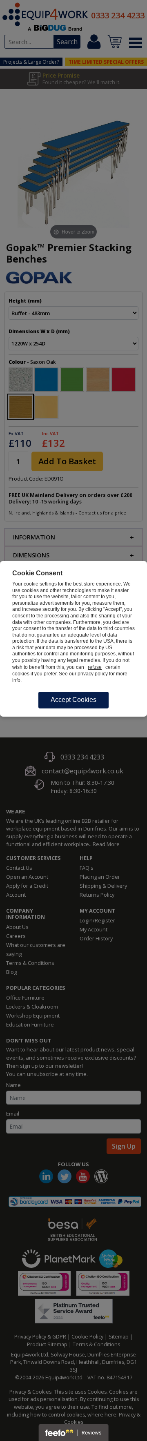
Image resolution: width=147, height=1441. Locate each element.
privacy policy (93, 674)
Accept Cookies (73, 699)
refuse (95, 667)
